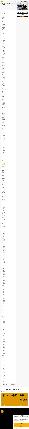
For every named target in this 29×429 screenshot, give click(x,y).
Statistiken (25, 421)
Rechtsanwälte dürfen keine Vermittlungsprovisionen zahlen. (14, 396)
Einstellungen (18, 420)
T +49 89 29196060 (25, 1)
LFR (1, 7)
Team (13, 1)
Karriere (16, 1)
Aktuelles (19, 1)
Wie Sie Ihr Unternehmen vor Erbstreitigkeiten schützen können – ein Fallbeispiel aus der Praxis (23, 397)
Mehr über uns (22, 14)
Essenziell (17, 421)
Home (8, 1)
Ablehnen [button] (21, 426)
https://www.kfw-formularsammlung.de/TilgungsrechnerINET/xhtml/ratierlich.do (3, 162)
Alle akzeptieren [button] (21, 423)
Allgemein (2, 6)
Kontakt (21, 1)
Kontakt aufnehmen (22, 16)
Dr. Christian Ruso (22, 402)
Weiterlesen (3, 405)
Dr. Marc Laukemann (14, 399)
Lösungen (11, 1)
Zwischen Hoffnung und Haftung (5, 395)
